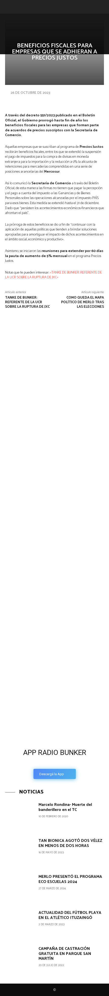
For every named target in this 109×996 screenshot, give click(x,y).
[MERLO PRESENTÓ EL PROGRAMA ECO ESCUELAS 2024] (20, 888)
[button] (8, 7)
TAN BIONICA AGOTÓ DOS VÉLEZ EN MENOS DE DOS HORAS (70, 843)
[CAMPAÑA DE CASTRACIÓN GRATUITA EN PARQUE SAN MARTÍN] (20, 960)
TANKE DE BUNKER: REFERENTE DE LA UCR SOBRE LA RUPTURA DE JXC (27, 302)
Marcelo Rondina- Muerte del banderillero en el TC (65, 807)
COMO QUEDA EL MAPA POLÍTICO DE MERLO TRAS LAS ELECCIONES (82, 302)
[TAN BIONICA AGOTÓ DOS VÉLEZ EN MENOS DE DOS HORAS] (20, 852)
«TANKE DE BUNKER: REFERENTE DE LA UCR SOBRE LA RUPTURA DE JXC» (53, 275)
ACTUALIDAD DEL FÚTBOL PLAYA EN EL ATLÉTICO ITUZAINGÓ (70, 915)
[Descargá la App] (54, 705)
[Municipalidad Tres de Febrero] (38, 634)
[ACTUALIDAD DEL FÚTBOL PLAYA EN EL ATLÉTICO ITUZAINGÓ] (20, 924)
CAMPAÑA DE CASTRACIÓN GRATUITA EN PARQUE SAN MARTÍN (65, 953)
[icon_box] (54, 762)
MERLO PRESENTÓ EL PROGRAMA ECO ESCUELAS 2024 (70, 879)
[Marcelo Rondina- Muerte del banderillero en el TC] (20, 816)
